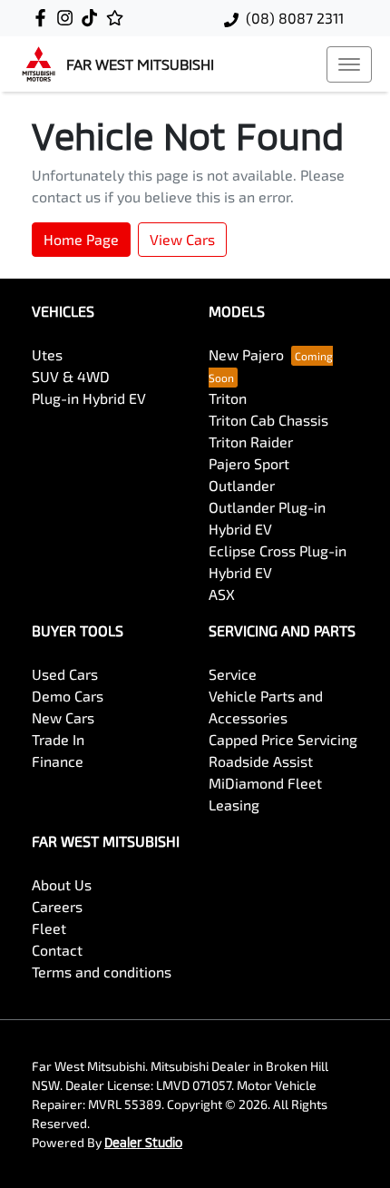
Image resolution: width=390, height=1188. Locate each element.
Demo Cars (67, 695)
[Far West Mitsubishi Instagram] (68, 17)
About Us (62, 884)
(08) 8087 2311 (295, 17)
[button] (349, 64)
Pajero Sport (249, 463)
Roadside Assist (261, 761)
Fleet (49, 928)
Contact (57, 949)
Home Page (81, 239)
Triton (228, 398)
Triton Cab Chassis (268, 419)
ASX (222, 594)
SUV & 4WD (71, 376)
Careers (57, 906)
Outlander (242, 485)
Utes (47, 354)
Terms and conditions (101, 971)
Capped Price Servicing (283, 739)
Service (233, 673)
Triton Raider (251, 441)
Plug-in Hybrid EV (89, 398)
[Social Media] (93, 17)
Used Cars (65, 673)
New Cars (63, 717)
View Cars (182, 239)
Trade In (58, 739)
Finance (57, 761)
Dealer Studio (143, 1142)
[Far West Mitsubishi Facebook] (44, 17)
